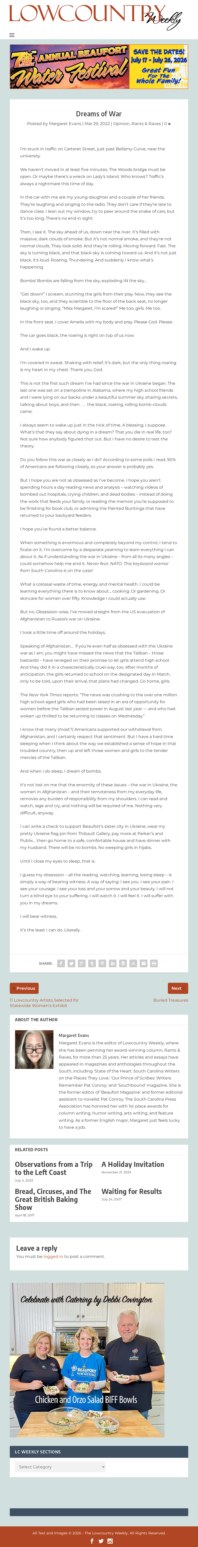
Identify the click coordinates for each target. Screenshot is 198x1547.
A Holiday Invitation (133, 1164)
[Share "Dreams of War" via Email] (143, 963)
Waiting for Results (132, 1191)
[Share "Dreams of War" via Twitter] (71, 963)
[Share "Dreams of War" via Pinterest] (102, 963)
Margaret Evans (65, 123)
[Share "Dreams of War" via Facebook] (61, 963)
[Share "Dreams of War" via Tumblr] (92, 963)
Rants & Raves (146, 123)
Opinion (121, 123)
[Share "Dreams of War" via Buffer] (123, 963)
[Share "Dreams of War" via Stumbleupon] (133, 963)
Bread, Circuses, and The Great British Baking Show (53, 1199)
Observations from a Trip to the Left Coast (54, 1168)
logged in (53, 1256)
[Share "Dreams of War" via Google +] (82, 963)
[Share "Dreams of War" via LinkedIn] (113, 963)
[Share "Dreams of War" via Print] (154, 963)
